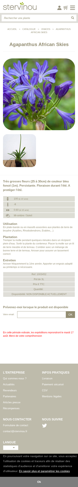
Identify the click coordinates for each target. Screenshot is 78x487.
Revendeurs (10, 390)
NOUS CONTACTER (17, 419)
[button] (71, 471)
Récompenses (11, 408)
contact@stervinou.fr (15, 431)
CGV (45, 390)
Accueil (12, 29)
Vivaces (45, 29)
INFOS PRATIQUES (55, 372)
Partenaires (9, 396)
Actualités (9, 384)
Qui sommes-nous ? (14, 378)
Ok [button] (39, 481)
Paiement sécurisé (53, 384)
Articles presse (11, 402)
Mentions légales (52, 396)
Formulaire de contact (15, 425)
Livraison (47, 378)
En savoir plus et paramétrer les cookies (44, 471)
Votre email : (9, 314)
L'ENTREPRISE (14, 372)
